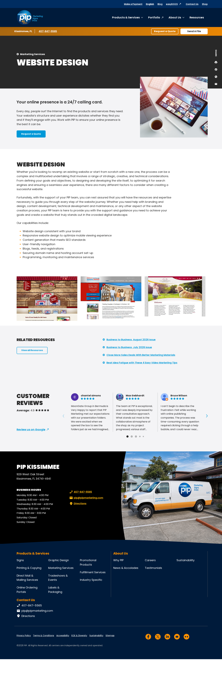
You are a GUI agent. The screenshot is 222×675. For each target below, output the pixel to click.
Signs (20, 560)
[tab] (127, 436)
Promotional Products (88, 562)
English (150, 4)
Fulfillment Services (93, 572)
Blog (160, 4)
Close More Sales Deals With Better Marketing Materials (140, 355)
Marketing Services (32, 54)
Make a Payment (133, 4)
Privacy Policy (24, 635)
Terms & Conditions (43, 635)
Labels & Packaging (55, 590)
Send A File (194, 31)
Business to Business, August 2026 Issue (131, 339)
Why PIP (118, 560)
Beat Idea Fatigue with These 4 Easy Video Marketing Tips (141, 362)
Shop (205, 4)
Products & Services (126, 17)
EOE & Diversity (79, 635)
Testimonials (153, 568)
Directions (80, 503)
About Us (175, 17)
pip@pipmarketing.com (88, 498)
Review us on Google (31, 429)
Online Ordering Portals (27, 590)
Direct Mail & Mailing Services (27, 578)
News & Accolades (125, 568)
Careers (150, 560)
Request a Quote (164, 31)
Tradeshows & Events (58, 578)
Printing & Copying (29, 568)
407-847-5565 (48, 31)
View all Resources (32, 350)
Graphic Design (58, 560)
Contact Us (192, 4)
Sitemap (110, 635)
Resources (197, 17)
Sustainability (186, 560)
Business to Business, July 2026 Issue (129, 347)
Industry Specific (91, 580)
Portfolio (154, 17)
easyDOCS (172, 4)
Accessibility (62, 635)
